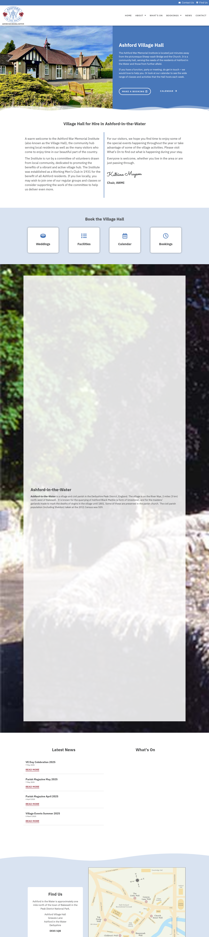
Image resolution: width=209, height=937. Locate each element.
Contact (201, 15)
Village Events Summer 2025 (43, 813)
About (139, 15)
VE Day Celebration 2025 (40, 762)
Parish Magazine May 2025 (42, 779)
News (188, 15)
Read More (32, 769)
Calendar (125, 244)
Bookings (172, 15)
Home (128, 15)
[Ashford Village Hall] (12, 15)
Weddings (43, 244)
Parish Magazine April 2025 (42, 796)
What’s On (156, 15)
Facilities (84, 244)
